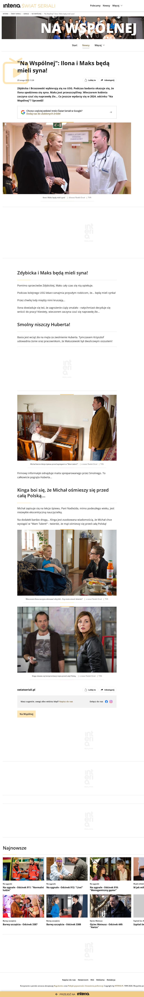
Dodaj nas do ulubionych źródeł (54, 113)
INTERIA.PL (119, 986)
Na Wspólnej (36, 14)
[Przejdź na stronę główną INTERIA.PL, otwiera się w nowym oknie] (12, 5)
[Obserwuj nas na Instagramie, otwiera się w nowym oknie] (111, 701)
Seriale (26, 14)
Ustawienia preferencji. (94, 986)
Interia (5, 14)
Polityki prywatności (76, 986)
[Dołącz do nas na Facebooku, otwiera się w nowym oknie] (106, 701)
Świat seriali (16, 14)
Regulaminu (59, 986)
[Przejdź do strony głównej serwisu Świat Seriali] (38, 5)
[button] (117, 5)
